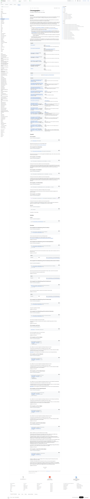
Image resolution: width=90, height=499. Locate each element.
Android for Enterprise (12, 485)
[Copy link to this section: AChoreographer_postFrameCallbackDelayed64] (46, 388)
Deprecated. (46, 112)
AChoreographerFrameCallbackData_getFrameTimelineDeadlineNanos (37, 83)
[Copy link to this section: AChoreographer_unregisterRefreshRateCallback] (47, 449)
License (13, 497)
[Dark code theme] (58, 150)
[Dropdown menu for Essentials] (11, 1)
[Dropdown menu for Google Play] (27, 1)
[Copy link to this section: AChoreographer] (36, 136)
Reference (19, 4)
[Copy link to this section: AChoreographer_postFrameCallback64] (44, 354)
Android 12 (51, 490)
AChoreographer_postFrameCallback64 (38, 221)
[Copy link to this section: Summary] (34, 15)
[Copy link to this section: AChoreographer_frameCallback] (41, 156)
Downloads (6, 4)
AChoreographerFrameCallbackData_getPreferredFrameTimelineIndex (36, 97)
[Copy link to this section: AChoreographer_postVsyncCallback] (42, 406)
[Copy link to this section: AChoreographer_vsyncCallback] (41, 194)
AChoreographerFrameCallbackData (53, 28)
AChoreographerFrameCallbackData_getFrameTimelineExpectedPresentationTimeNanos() (41, 238)
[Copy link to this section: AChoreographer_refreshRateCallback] (43, 182)
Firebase (26, 494)
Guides (15, 4)
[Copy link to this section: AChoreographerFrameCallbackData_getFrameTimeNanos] (50, 227)
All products (36, 494)
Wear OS (38, 485)
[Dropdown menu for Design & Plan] (17, 1)
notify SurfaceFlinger (34, 32)
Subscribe (81, 497)
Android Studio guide (65, 484)
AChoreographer (48, 45)
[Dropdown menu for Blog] (32, 1)
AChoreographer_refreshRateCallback (36, 60)
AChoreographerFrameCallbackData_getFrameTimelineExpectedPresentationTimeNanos (37, 88)
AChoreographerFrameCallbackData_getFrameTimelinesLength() (53, 278)
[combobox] (70, 0)
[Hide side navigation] (8, 497)
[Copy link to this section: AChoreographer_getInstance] (40, 325)
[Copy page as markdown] (43, 10)
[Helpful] (58, 8)
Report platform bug (79, 484)
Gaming (24, 484)
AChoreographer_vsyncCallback (40, 27)
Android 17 (51, 484)
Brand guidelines (17, 497)
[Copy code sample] (59, 150)
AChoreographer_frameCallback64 (35, 109)
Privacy (11, 497)
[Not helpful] (59, 8)
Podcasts (11, 491)
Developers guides (65, 485)
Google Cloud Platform (30, 494)
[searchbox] (5, 6)
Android (11, 484)
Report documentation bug (80, 485)
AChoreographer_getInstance (35, 100)
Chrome (22, 494)
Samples (11, 4)
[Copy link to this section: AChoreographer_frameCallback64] (42, 169)
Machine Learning (26, 485)
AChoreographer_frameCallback (35, 104)
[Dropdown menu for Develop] (22, 1)
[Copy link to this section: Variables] (34, 215)
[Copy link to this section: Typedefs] (34, 134)
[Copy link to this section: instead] (33, 217)
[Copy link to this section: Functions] (34, 225)
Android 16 (51, 485)
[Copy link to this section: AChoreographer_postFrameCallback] (43, 337)
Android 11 (51, 491)
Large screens (38, 484)
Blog (10, 490)
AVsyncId (32, 68)
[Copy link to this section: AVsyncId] (33, 205)
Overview (2, 4)
